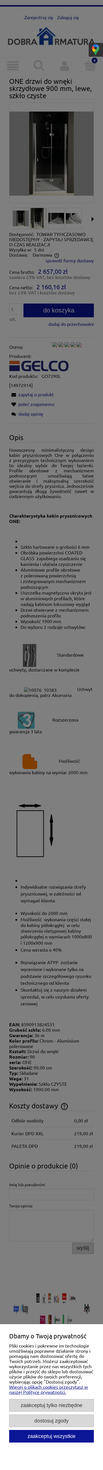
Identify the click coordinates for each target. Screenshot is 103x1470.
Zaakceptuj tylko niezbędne (51, 1405)
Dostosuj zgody (51, 1421)
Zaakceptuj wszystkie (51, 1436)
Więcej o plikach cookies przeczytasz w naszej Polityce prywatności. (48, 1389)
